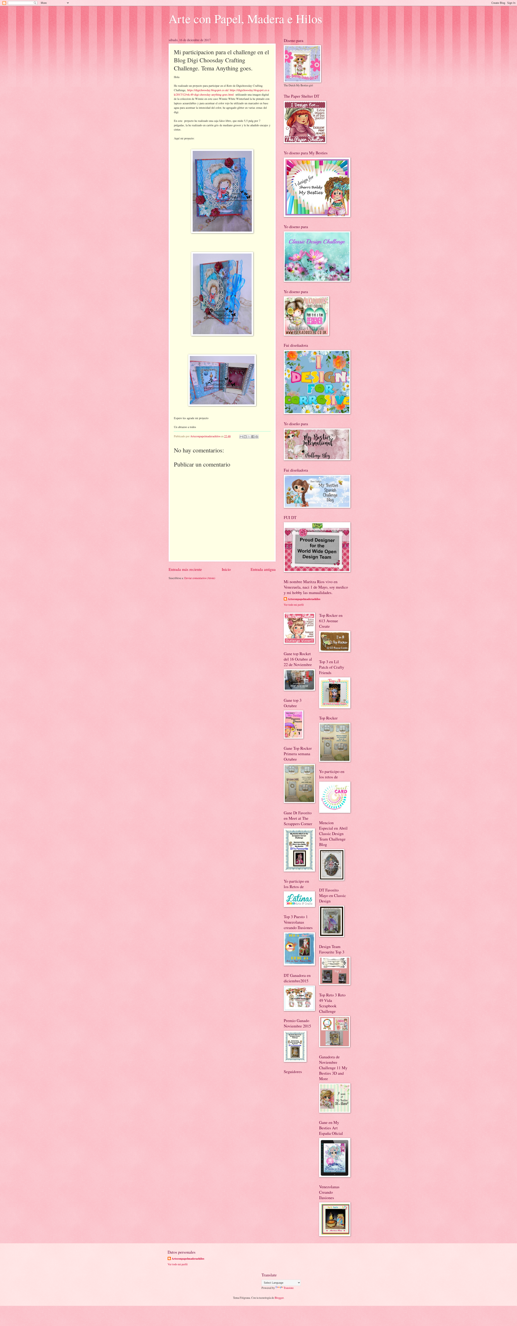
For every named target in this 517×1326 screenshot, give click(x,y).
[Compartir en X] (249, 437)
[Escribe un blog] (245, 437)
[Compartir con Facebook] (253, 437)
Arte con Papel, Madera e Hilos (245, 18)
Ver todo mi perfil (294, 605)
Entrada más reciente (185, 569)
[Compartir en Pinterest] (257, 437)
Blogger (279, 1298)
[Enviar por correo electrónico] (241, 437)
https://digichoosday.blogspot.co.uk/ (207, 90)
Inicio (226, 569)
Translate (289, 1288)
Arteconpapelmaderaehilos (304, 599)
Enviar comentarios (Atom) (199, 578)
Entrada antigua (263, 569)
